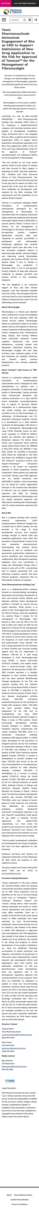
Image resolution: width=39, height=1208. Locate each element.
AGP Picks (5, 3)
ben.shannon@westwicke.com (14, 1066)
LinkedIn (27, 580)
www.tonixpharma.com (11, 873)
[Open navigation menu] (4, 20)
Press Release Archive (23, 1195)
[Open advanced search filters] (29, 19)
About (9, 1195)
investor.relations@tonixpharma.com (17, 1035)
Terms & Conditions (19, 1204)
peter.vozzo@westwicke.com (14, 1048)
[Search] (24, 19)
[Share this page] (35, 20)
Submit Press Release (19, 1200)
